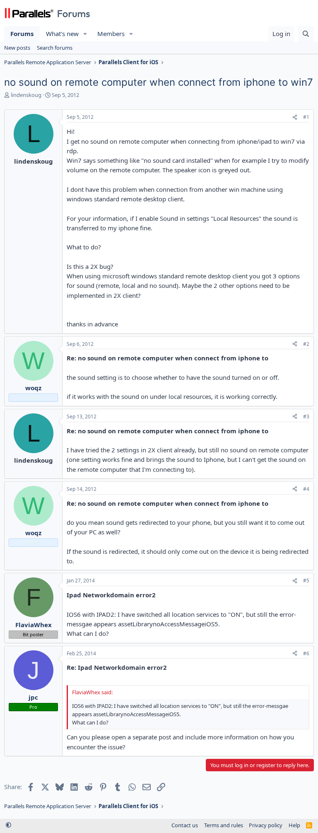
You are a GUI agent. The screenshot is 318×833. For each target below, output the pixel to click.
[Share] (294, 117)
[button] (85, 33)
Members (111, 33)
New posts (17, 47)
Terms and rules (223, 825)
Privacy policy (265, 825)
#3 (306, 416)
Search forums (54, 47)
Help (294, 825)
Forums (22, 33)
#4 (306, 489)
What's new (62, 33)
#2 (306, 344)
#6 (306, 653)
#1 (306, 117)
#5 (306, 580)
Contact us (184, 825)
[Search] (306, 33)
